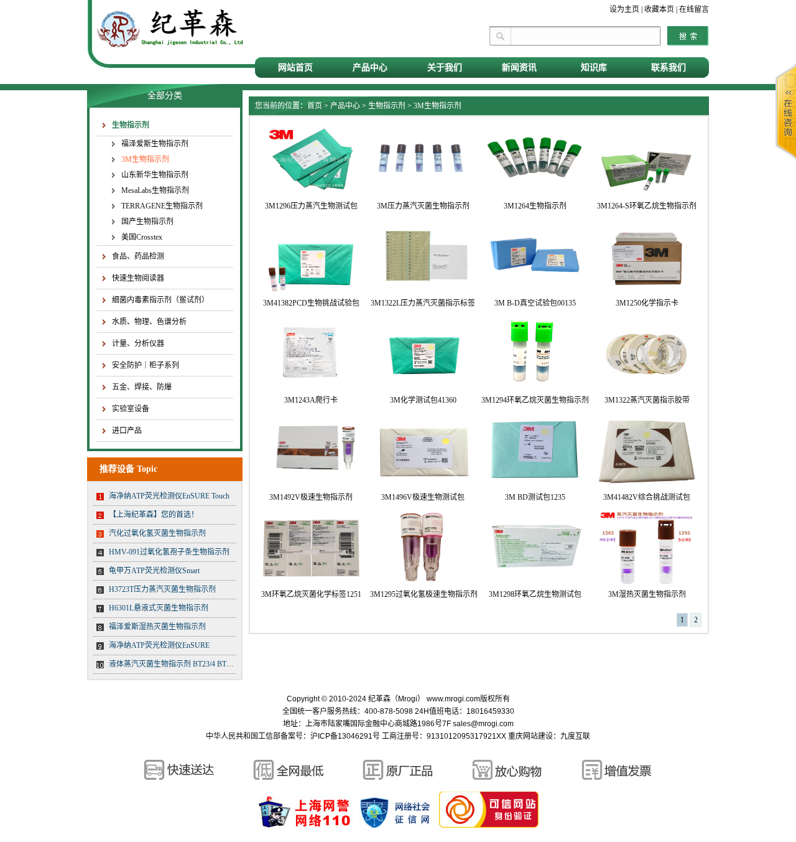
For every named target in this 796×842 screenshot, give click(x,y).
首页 (314, 105)
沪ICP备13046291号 (345, 736)
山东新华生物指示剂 (154, 175)
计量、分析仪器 (138, 343)
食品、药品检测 (138, 256)
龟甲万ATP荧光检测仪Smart (154, 570)
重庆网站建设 (530, 736)
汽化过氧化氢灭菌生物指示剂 (157, 533)
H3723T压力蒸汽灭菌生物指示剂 (162, 589)
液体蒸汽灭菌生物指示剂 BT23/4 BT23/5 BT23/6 (186, 664)
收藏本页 (659, 9)
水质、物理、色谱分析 (149, 321)
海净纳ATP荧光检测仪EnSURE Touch (169, 496)
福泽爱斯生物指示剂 (154, 143)
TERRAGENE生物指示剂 (162, 206)
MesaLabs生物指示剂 (155, 190)
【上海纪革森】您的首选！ (153, 514)
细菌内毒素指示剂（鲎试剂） (160, 300)
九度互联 (575, 736)
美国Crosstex (141, 237)
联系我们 (668, 67)
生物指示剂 (130, 125)
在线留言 (694, 9)
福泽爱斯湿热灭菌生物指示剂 (157, 626)
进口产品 (127, 430)
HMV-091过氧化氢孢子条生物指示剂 (169, 552)
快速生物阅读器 (138, 278)
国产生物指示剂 (147, 221)
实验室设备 (130, 409)
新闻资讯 (519, 67)
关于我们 (444, 67)
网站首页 (295, 67)
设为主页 (624, 9)
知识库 (594, 67)
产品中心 (370, 67)
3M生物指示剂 (145, 159)
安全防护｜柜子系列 (145, 365)
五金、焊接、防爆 (142, 387)
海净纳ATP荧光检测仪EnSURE (159, 645)
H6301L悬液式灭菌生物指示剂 (158, 608)
